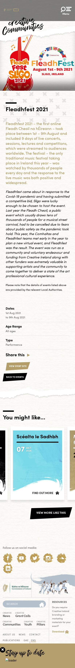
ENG (33, 640)
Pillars (41, 623)
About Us (9, 634)
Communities (11, 623)
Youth (28, 623)
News (7, 614)
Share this (15, 355)
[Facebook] (8, 558)
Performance (14, 345)
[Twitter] (35, 558)
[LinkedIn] (8, 568)
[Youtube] (21, 558)
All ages (11, 331)
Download (58, 631)
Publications (11, 640)
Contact (35, 634)
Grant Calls (22, 614)
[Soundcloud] (61, 558)
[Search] (41, 605)
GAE (26, 640)
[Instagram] (48, 558)
